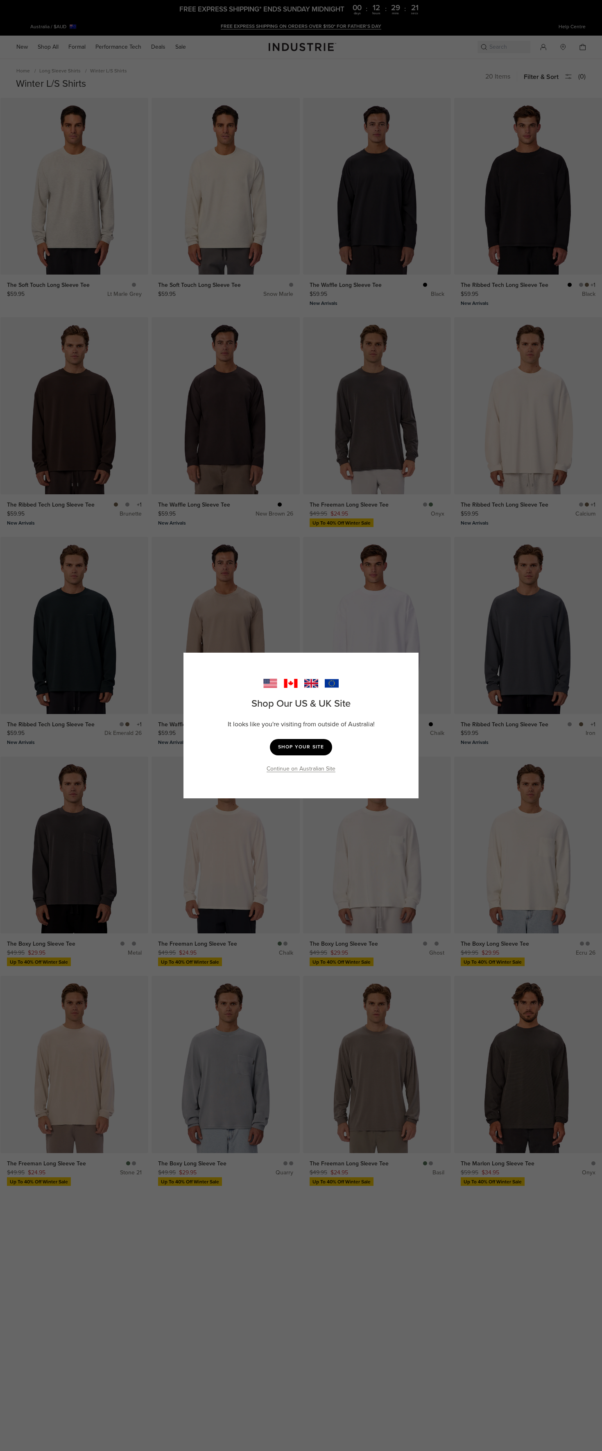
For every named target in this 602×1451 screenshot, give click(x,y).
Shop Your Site (301, 746)
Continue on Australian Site (301, 768)
